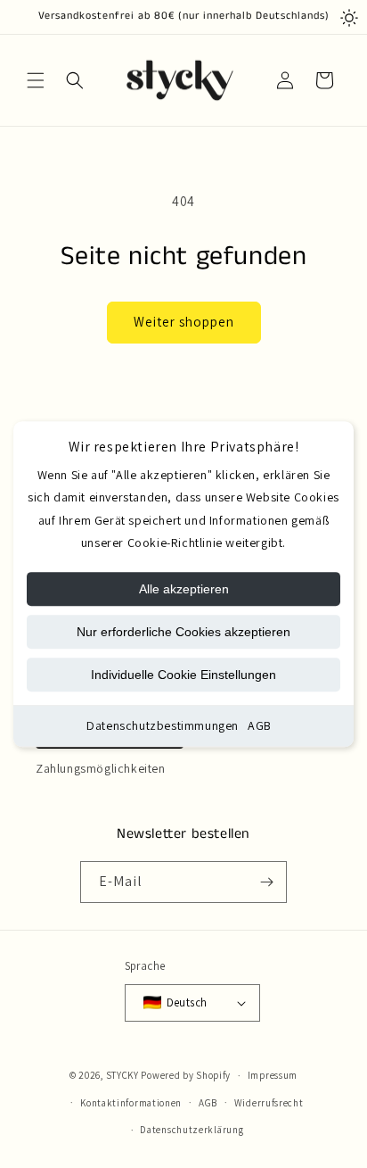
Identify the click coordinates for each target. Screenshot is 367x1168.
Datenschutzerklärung (191, 1129)
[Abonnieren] (266, 882)
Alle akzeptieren (184, 589)
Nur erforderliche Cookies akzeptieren (183, 632)
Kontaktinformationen (131, 1103)
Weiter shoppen (184, 321)
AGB (260, 725)
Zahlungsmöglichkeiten (101, 768)
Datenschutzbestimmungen (162, 725)
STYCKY (122, 1075)
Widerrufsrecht (269, 1103)
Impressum (273, 1075)
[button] (35, 80)
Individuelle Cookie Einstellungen (183, 674)
